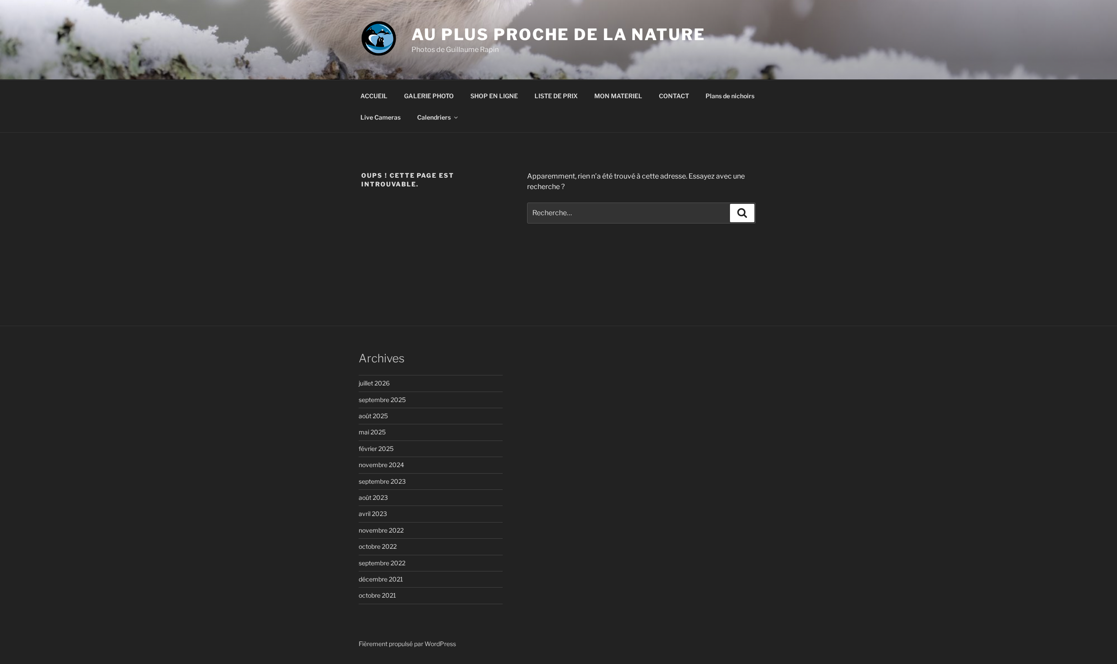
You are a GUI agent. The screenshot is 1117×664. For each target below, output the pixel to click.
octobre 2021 (377, 595)
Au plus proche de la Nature (558, 34)
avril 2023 (373, 513)
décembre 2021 (381, 579)
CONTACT (674, 96)
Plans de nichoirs (730, 96)
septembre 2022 (382, 563)
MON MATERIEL (618, 96)
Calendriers (434, 117)
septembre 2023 (382, 481)
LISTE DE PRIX (556, 96)
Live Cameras (380, 117)
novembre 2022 (381, 530)
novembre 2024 (381, 464)
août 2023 (373, 497)
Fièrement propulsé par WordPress (407, 643)
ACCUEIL (373, 96)
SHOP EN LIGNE (494, 96)
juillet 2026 (374, 383)
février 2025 (376, 448)
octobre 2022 (378, 546)
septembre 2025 (382, 399)
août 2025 (373, 416)
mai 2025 (372, 432)
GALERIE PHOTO (429, 96)
